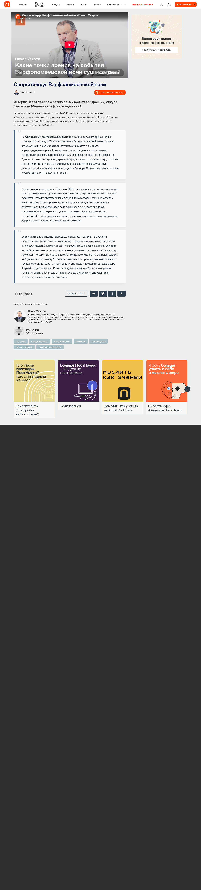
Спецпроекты (116, 4)
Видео (56, 4)
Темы (97, 4)
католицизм (98, 341)
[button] (187, 389)
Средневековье (39, 341)
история (32, 329)
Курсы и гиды (39, 4)
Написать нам (76, 293)
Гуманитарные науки (50, 347)
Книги (70, 4)
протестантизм (24, 347)
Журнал (24, 4)
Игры (83, 4)
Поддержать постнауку (156, 50)
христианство (62, 341)
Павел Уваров (28, 92)
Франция (81, 341)
